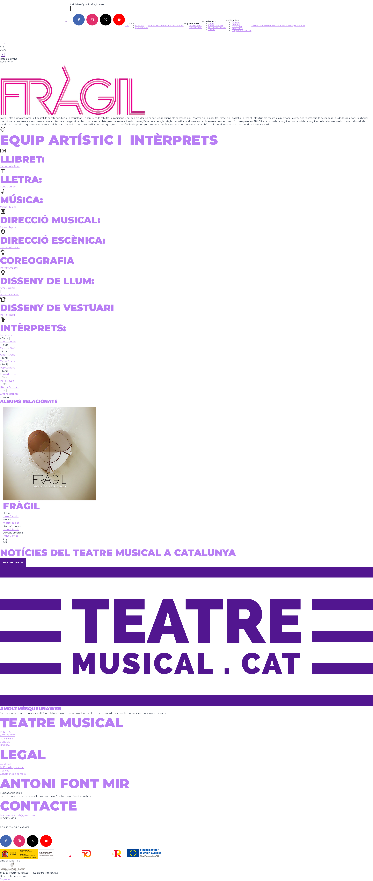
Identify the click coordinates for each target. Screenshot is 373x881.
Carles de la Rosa (10, 166)
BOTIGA (5, 745)
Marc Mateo (7, 380)
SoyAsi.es (5, 879)
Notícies (179, 25)
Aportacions (141, 27)
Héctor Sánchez (9, 387)
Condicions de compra (13, 773)
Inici (127, 25)
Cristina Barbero (9, 394)
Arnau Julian (7, 288)
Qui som (139, 25)
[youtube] (119, 19)
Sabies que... (195, 27)
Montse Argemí (9, 267)
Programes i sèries (241, 30)
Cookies (4, 770)
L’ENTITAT (6, 732)
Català (211, 23)
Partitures (237, 26)
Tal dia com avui (259, 25)
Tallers (211, 29)
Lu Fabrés (6, 335)
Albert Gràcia (7, 354)
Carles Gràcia (7, 361)
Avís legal (5, 764)
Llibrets (236, 24)
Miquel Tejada (8, 207)
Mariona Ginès (8, 348)
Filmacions (237, 28)
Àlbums (236, 22)
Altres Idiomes (215, 25)
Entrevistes (195, 25)
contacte (300, 25)
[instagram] (92, 19)
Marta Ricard (7, 314)
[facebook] (79, 19)
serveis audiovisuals (278, 25)
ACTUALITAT (7, 735)
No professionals (217, 27)
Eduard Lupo (8, 374)
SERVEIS (5, 741)
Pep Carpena (7, 367)
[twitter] (105, 19)
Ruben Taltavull (9, 294)
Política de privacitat (12, 767)
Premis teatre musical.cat (161, 25)
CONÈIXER (6, 738)
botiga (292, 25)
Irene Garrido (8, 186)
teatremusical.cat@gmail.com (17, 815)
